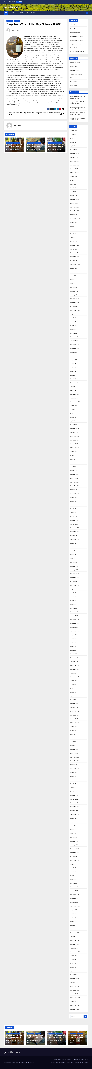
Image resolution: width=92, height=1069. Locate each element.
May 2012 (73, 784)
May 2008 (73, 967)
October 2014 (74, 673)
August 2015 (73, 635)
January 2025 (74, 203)
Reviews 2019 (54, 1062)
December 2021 (74, 344)
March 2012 (73, 791)
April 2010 (73, 879)
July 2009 (73, 913)
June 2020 (73, 413)
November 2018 (74, 486)
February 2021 (74, 382)
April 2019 (73, 467)
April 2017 (73, 558)
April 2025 (73, 191)
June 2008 (73, 963)
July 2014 (73, 684)
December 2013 (74, 711)
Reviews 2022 (77, 1062)
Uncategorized (74, 70)
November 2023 (74, 256)
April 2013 (73, 742)
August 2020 (73, 405)
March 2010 (73, 883)
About (21, 12)
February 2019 (74, 474)
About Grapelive (74, 25)
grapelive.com (12, 7)
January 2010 (74, 890)
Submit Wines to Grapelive (77, 51)
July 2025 (73, 180)
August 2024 (74, 222)
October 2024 (74, 214)
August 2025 (73, 176)
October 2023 (74, 260)
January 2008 (74, 982)
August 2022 (73, 314)
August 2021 (73, 360)
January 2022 (74, 340)
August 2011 (73, 818)
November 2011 (74, 806)
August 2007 (74, 1001)
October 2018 (74, 489)
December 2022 (74, 298)
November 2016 (74, 577)
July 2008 (73, 959)
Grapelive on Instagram (76, 40)
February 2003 (74, 1009)
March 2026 (73, 149)
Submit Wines (30, 12)
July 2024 (73, 226)
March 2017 (73, 562)
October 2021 (74, 352)
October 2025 (74, 169)
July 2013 (73, 730)
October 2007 (74, 994)
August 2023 (73, 268)
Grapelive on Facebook (76, 36)
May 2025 (73, 188)
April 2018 (73, 512)
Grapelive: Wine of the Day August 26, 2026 (35, 146)
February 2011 (74, 841)
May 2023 (73, 279)
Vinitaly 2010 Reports (76, 74)
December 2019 (74, 436)
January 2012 (74, 799)
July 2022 (73, 318)
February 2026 (74, 153)
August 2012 (73, 772)
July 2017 (73, 547)
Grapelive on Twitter (76, 44)
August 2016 (73, 589)
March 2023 (73, 287)
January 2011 (74, 845)
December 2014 (74, 665)
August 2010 (73, 864)
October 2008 (74, 948)
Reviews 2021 (70, 1062)
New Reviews (77, 1059)
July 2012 (73, 776)
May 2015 (73, 646)
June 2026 (73, 138)
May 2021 (73, 371)
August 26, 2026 (33, 1040)
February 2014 (74, 703)
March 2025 (73, 195)
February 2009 (74, 933)
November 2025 (74, 165)
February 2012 (74, 795)
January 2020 (74, 432)
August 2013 (73, 726)
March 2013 (73, 745)
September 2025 (75, 172)
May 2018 (73, 509)
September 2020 (75, 402)
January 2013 (74, 753)
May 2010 (73, 875)
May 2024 (73, 234)
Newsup (24, 1062)
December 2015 (74, 619)
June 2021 (73, 367)
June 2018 (73, 505)
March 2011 (73, 837)
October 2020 (74, 398)
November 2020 (74, 394)
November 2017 (74, 531)
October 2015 (74, 627)
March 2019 (73, 470)
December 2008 (74, 940)
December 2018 (74, 482)
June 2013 (73, 734)
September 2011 (74, 814)
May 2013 (73, 738)
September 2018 (75, 493)
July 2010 (73, 868)
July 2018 (73, 501)
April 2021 (73, 375)
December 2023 (74, 253)
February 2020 (74, 428)
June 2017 (73, 551)
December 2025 (74, 161)
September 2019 (75, 447)
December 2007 (74, 986)
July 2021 (73, 363)
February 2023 (74, 291)
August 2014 (73, 680)
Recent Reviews (84, 1059)
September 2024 (75, 218)
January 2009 (74, 936)
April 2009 (73, 925)
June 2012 (73, 780)
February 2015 (74, 657)
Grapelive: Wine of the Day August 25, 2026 (56, 146)
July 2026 (73, 134)
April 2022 (73, 329)
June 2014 (73, 688)
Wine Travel (73, 85)
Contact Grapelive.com (76, 28)
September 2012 (74, 768)
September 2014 (75, 677)
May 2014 (73, 692)
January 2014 (74, 707)
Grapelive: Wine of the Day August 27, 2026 (14, 146)
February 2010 (74, 887)
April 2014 (73, 696)
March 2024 (73, 241)
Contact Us (69, 1059)
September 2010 (75, 860)
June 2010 (73, 871)
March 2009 (73, 929)
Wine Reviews (16, 142)
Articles (13, 12)
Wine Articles (10, 142)
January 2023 (74, 295)
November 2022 (74, 302)
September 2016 (75, 585)
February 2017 (74, 566)
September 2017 (75, 539)
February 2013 (74, 749)
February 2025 (74, 199)
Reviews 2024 (78, 1066)
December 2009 (74, 894)
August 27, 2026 (12, 1040)
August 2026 (73, 130)
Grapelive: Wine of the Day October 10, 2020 (49, 113)
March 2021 (73, 379)
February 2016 (74, 612)
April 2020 (73, 421)
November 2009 (75, 898)
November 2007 (75, 990)
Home (55, 1059)
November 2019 (74, 440)
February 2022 (74, 337)
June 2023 (73, 276)
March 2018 (73, 516)
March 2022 (73, 333)
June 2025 (73, 184)
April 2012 (73, 787)
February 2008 (74, 978)
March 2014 (73, 700)
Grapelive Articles (75, 32)
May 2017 (73, 554)
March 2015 (73, 654)
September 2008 (75, 952)
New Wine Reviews (75, 48)
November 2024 (75, 211)
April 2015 (73, 650)
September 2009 (75, 906)
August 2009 (74, 910)
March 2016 (73, 608)
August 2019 (73, 451)
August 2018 (73, 497)
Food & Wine (73, 66)
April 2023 (73, 283)
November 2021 (74, 348)
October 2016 (74, 581)
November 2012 (74, 761)
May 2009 (73, 921)
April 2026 (73, 146)
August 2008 (74, 955)
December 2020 (74, 390)
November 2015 (74, 623)
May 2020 (73, 417)
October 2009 (74, 902)
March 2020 (73, 424)
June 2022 (73, 321)
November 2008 (75, 944)
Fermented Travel (75, 62)
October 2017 (74, 535)
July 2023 (73, 272)
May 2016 (73, 600)
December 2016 (74, 573)
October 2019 (74, 444)
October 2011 (74, 810)
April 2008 (73, 971)
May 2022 (73, 325)
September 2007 (75, 997)
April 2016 (73, 604)
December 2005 (74, 1005)
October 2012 (74, 764)
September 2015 (74, 631)
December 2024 (74, 207)
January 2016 (74, 615)
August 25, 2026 (54, 1040)
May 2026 (73, 142)
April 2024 (73, 237)
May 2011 (73, 829)
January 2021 (74, 386)
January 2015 (74, 661)
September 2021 (74, 356)
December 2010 (74, 848)
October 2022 (74, 306)
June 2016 (73, 596)
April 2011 (73, 833)
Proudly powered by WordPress (11, 1062)
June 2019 (73, 459)
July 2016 (73, 593)
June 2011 (73, 826)
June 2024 (73, 230)
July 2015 (73, 638)
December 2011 (74, 803)
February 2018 (74, 520)
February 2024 (74, 245)
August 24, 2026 (75, 1040)
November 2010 (74, 852)
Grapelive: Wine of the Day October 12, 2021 (21, 113)
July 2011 (73, 822)
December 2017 (74, 528)
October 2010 (74, 856)
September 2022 (75, 310)
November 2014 (74, 669)
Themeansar (30, 1062)
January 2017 (74, 570)
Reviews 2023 (85, 1062)
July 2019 (73, 455)
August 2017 (73, 543)
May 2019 (73, 463)
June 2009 (73, 917)
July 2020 (73, 409)
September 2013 (74, 722)
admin (15, 29)
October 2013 (74, 719)
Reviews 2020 (62, 1062)
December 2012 (74, 757)
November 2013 (74, 715)
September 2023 (75, 264)
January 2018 (74, 524)
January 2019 (74, 478)
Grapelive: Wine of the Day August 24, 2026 (78, 1037)
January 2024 (74, 249)
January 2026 (74, 157)
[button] (84, 12)
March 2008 (73, 975)
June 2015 (73, 642)
